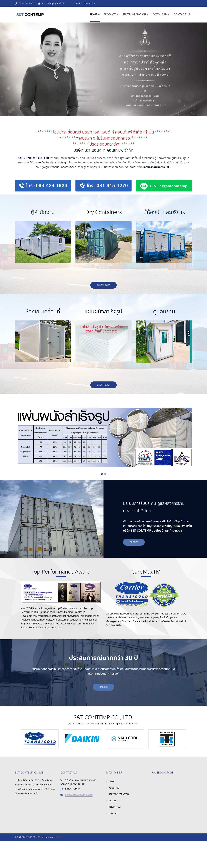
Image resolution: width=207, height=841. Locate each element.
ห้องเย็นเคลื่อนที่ (38, 356)
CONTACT (113, 813)
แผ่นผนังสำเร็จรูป (98, 351)
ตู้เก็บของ (99, 252)
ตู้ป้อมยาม (159, 361)
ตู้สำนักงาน (38, 256)
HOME (112, 781)
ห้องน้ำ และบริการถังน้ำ (159, 261)
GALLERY (113, 800)
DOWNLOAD (115, 807)
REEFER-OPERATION (119, 794)
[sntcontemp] (30, 14)
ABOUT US (114, 788)
